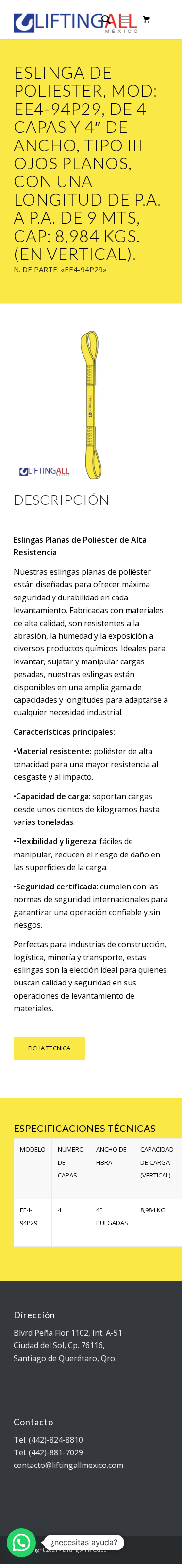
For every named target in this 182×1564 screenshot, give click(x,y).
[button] (21, 1542)
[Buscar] (101, 19)
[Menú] (125, 19)
